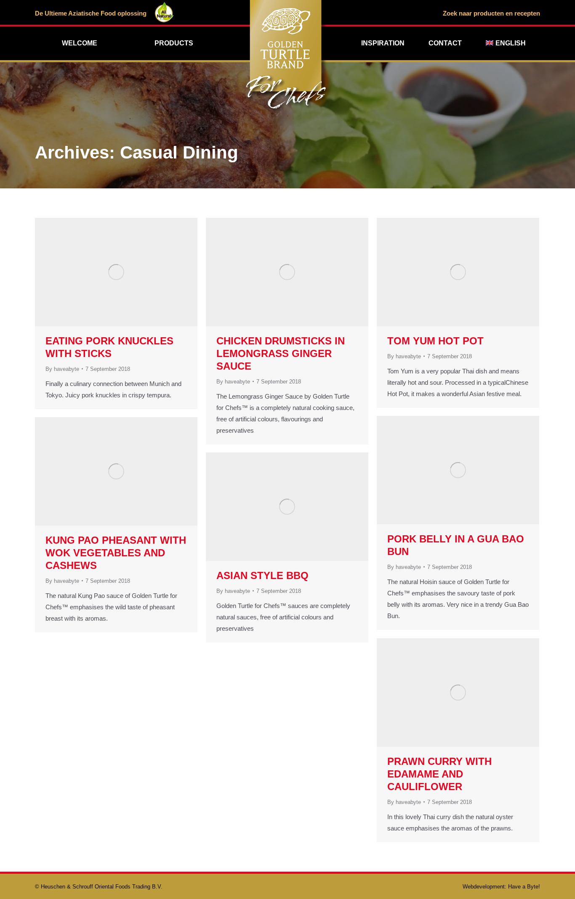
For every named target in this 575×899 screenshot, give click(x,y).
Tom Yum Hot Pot (435, 340)
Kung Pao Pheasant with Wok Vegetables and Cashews (115, 552)
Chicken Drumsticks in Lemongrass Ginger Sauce (280, 353)
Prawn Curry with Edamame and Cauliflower (439, 774)
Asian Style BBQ (262, 575)
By (62, 369)
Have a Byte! (524, 886)
